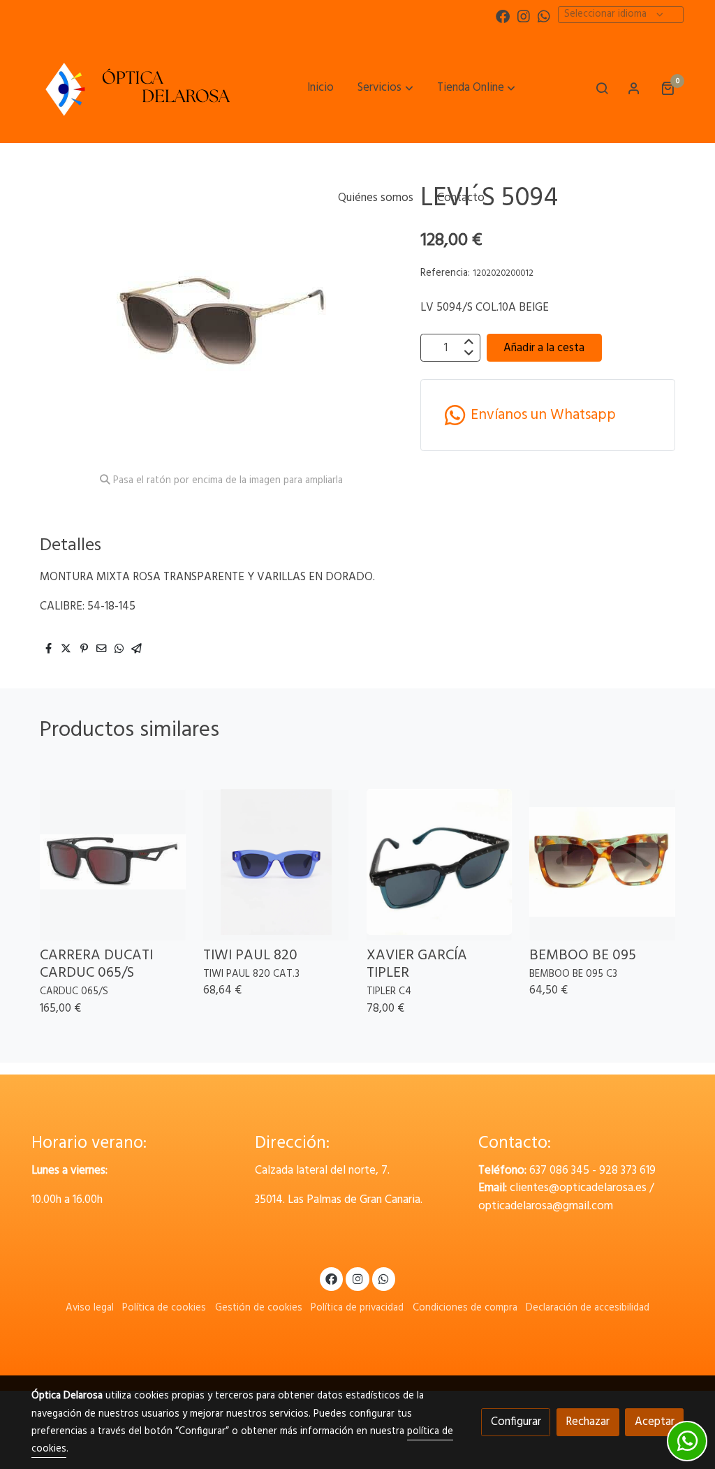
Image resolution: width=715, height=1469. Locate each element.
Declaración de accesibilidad (587, 1308)
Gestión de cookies (258, 1308)
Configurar (516, 1421)
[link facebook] (503, 15)
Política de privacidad (357, 1308)
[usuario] (634, 88)
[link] (135, 88)
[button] (385, 88)
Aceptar (655, 1421)
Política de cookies (164, 1308)
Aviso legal (90, 1308)
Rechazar (588, 1421)
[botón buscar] (602, 88)
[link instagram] (523, 15)
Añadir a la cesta (543, 348)
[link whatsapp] (544, 15)
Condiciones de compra (465, 1308)
